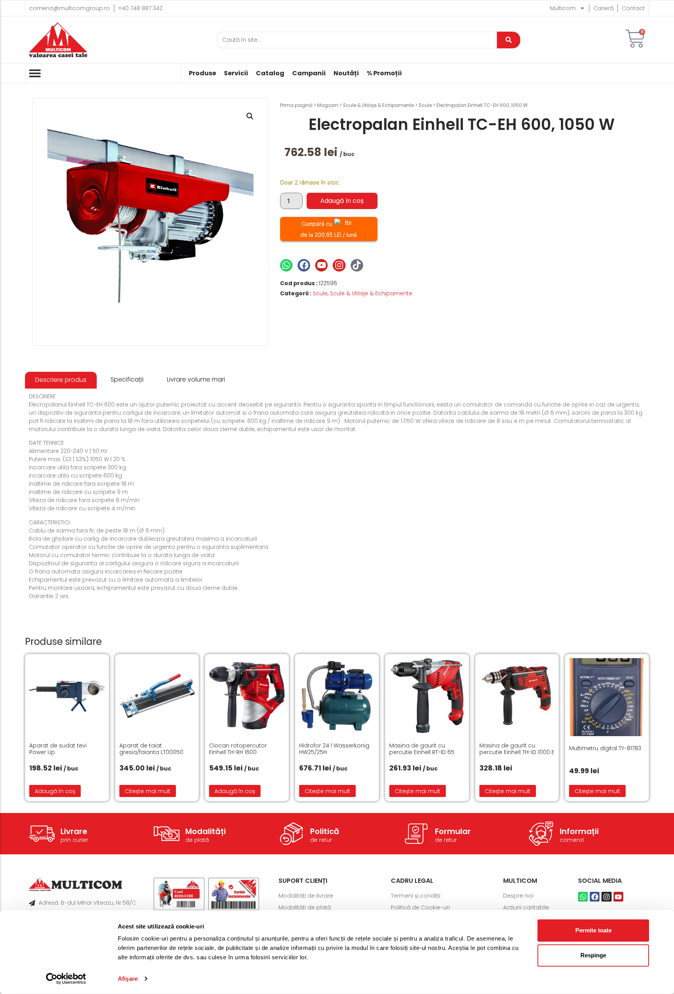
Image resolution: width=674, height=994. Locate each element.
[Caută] (508, 40)
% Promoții (384, 73)
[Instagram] (339, 265)
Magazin (327, 105)
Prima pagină (296, 105)
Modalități (205, 831)
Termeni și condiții (415, 896)
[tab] (61, 380)
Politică (324, 831)
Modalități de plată (304, 907)
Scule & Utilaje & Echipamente (378, 105)
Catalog (270, 73)
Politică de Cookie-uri (420, 907)
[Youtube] (321, 265)
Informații (579, 831)
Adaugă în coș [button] (55, 791)
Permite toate (593, 930)
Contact (633, 8)
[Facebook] (304, 265)
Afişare (128, 978)
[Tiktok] (357, 265)
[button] (250, 116)
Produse (202, 73)
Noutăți (346, 73)
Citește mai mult (147, 791)
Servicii (236, 73)
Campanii (309, 73)
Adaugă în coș (342, 200)
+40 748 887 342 (140, 8)
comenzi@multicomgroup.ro (69, 8)
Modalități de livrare (305, 896)
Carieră (603, 8)
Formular (453, 831)
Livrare (73, 831)
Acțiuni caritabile (526, 907)
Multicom (563, 8)
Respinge (593, 955)
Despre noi (518, 896)
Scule (425, 105)
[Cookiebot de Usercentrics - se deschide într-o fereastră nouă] (66, 979)
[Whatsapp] (286, 265)
